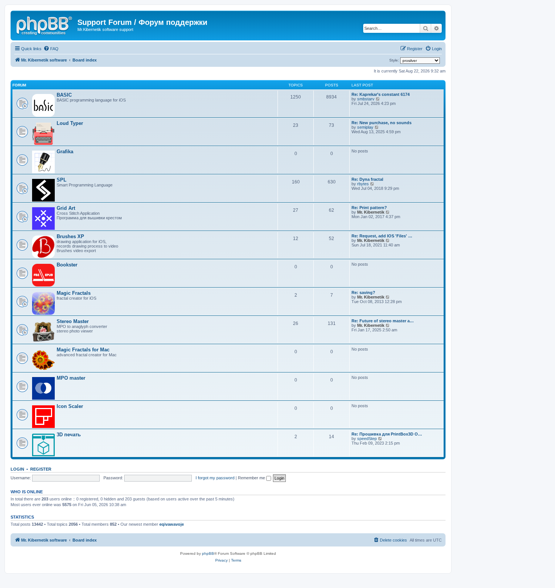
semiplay (365, 127)
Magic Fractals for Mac (83, 349)
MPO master (71, 378)
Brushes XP (70, 236)
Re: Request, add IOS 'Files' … (382, 236)
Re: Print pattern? (369, 207)
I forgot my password (215, 478)
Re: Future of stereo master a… (383, 321)
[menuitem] (51, 48)
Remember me (252, 478)
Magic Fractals (74, 293)
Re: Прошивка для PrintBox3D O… (387, 434)
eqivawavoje (171, 524)
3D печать (69, 434)
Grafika (65, 151)
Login (17, 469)
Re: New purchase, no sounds (382, 122)
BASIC (64, 95)
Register (40, 469)
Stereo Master (73, 321)
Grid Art (66, 208)
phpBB (208, 553)
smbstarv (366, 99)
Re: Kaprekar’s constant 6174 (381, 94)
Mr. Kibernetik (370, 212)
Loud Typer (70, 123)
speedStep (367, 438)
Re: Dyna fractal (367, 179)
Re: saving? (363, 292)
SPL (61, 180)
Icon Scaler (70, 406)
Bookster (67, 265)
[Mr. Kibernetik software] (44, 24)
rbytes (363, 184)
